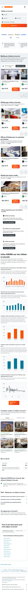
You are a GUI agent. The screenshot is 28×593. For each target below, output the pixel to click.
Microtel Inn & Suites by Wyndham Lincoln (11, 158)
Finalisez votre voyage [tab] (21, 530)
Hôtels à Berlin (6, 545)
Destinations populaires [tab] (8, 530)
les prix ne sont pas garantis (7, 580)
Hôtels (9, 569)
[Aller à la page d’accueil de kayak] (8, 7)
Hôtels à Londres (7, 538)
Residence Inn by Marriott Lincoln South (11, 193)
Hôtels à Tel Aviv (7, 551)
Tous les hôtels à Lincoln (6, 564)
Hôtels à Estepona (7, 553)
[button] (2, 7)
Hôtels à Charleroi (7, 554)
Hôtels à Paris (6, 542)
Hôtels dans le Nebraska (15, 571)
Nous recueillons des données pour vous (11, 587)
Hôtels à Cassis (7, 556)
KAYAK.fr (5, 569)
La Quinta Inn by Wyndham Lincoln (10, 81)
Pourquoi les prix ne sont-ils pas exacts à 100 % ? (13, 589)
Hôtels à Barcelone (7, 540)
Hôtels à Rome (6, 547)
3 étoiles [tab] (7, 417)
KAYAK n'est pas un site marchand (9, 584)
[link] (9, 222)
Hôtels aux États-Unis (5, 571)
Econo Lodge (5, 120)
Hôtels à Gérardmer (8, 549)
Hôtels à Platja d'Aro (8, 543)
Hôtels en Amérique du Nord (17, 569)
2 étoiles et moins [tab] (21, 417)
